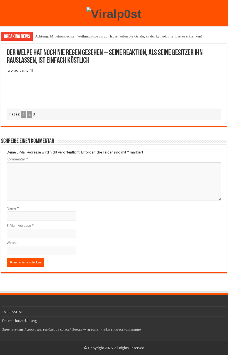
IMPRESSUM (12, 312)
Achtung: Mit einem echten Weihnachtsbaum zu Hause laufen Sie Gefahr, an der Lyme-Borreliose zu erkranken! (118, 36)
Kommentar (17, 159)
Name (13, 208)
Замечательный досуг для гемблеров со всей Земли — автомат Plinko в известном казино (71, 329)
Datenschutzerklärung (19, 321)
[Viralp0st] (113, 13)
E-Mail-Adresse (20, 225)
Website (13, 243)
